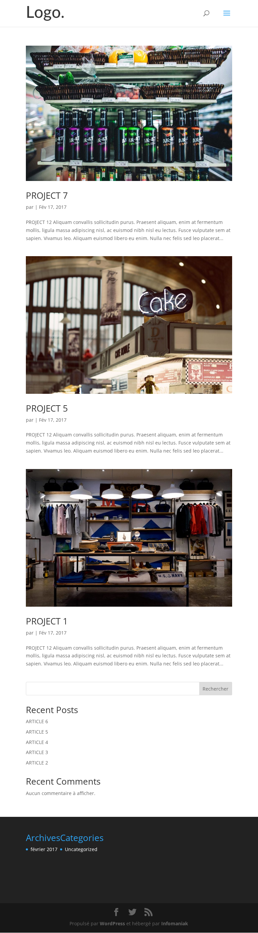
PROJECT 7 (47, 195)
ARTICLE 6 (37, 721)
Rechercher (215, 689)
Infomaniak (174, 923)
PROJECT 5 (47, 408)
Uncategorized (81, 849)
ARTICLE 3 (37, 752)
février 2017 (44, 849)
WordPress (112, 923)
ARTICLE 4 (37, 742)
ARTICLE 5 (37, 732)
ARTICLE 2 (37, 762)
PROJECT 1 (47, 621)
